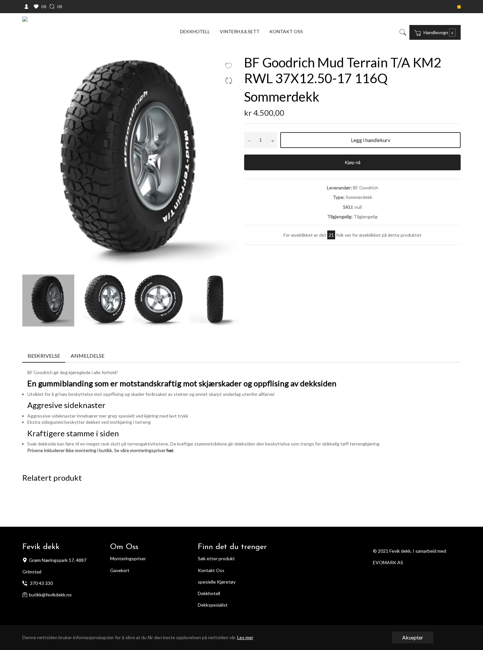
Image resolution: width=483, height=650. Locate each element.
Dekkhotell (195, 31)
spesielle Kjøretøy (217, 582)
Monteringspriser (128, 558)
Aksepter (412, 637)
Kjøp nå (352, 162)
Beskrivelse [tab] (44, 355)
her (170, 450)
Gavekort (119, 570)
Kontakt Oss (211, 570)
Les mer (245, 637)
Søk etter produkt (216, 558)
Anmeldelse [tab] (88, 355)
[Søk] (402, 32)
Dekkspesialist (213, 605)
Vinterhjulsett (240, 31)
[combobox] (407, 32)
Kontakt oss (286, 31)
